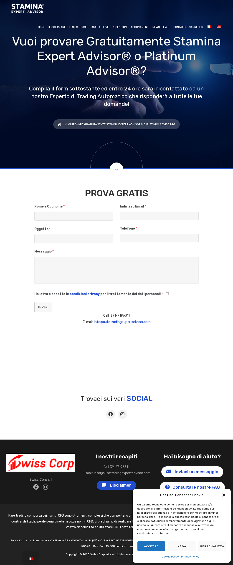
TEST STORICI (77, 27)
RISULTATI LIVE (99, 27)
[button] (224, 495)
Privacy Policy (190, 556)
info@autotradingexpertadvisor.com (122, 322)
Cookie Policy (170, 556)
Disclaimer (119, 485)
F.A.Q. (166, 27)
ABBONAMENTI (140, 27)
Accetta (151, 546)
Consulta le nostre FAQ (196, 487)
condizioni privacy (85, 294)
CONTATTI (179, 27)
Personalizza (212, 546)
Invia (43, 307)
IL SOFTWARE (57, 27)
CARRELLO (196, 27)
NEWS (156, 27)
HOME (41, 27)
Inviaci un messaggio (195, 471)
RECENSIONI (119, 27)
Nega (181, 546)
